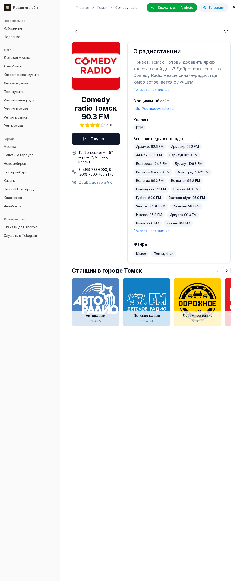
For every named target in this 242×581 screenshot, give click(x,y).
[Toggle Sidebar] (60, 290)
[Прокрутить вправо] (227, 270)
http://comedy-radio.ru (153, 108)
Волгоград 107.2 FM (193, 172)
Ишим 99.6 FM (147, 223)
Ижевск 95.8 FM (149, 215)
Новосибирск (15, 164)
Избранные (13, 28)
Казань (9, 181)
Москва (10, 147)
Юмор (141, 254)
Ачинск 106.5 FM (149, 155)
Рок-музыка (13, 126)
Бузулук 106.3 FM (188, 164)
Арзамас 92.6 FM (150, 147)
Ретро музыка (15, 117)
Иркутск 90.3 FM (183, 215)
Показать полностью (151, 90)
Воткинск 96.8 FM (185, 181)
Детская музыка (17, 58)
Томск (102, 7)
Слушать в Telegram (20, 235)
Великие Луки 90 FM (152, 172)
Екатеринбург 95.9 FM (187, 198)
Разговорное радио (20, 100)
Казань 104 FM (178, 223)
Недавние (12, 37)
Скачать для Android (21, 227)
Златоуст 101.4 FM (150, 206)
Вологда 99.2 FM (150, 181)
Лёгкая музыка (16, 83)
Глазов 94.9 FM (186, 189)
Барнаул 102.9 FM (183, 155)
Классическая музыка (21, 75)
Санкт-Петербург (18, 155)
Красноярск (13, 198)
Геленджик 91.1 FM (151, 189)
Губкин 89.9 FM (148, 198)
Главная (82, 7)
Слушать (99, 138)
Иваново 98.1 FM (186, 206)
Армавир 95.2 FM (185, 147)
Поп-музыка (13, 92)
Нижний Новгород (19, 189)
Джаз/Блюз (13, 66)
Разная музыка (16, 109)
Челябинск (12, 206)
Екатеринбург (15, 172)
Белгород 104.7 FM (151, 164)
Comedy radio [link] (126, 7)
